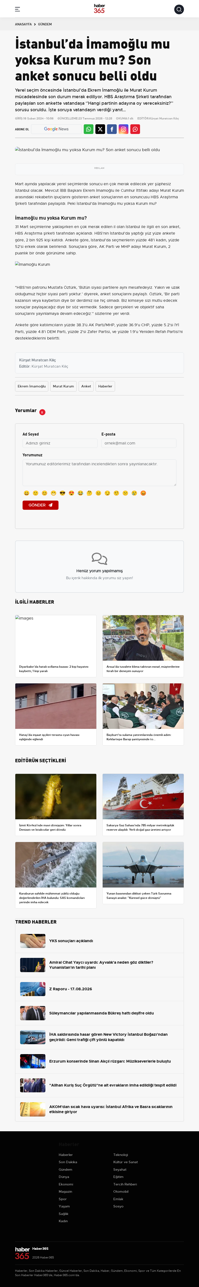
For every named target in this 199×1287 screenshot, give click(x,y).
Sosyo (118, 1206)
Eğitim (118, 1177)
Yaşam (64, 1206)
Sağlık (63, 1214)
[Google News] (56, 129)
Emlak (118, 1199)
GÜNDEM (45, 24)
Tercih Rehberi (125, 1184)
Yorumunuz (32, 454)
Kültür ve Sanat (125, 1162)
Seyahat (119, 1169)
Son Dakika (68, 1162)
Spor (63, 1199)
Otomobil (120, 1191)
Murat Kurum (172, 190)
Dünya (64, 1177)
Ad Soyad (31, 433)
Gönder (38, 505)
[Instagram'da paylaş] (123, 129)
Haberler (105, 386)
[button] (17, 10)
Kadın (63, 1221)
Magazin (65, 1191)
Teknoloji (120, 1155)
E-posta (108, 433)
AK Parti (106, 246)
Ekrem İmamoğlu (32, 386)
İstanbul (22, 190)
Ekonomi (66, 1184)
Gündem (65, 1169)
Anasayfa (23, 24)
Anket (86, 386)
